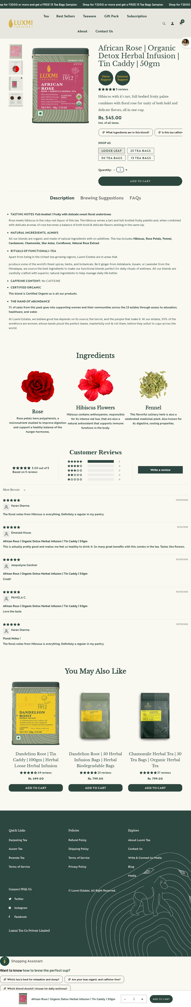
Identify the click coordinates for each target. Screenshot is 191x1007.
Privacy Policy (77, 866)
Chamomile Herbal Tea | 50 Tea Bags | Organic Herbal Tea (155, 760)
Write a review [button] (160, 470)
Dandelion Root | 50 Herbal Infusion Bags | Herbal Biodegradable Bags (95, 760)
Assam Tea (15, 849)
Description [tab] (62, 197)
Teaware (89, 16)
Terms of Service (19, 866)
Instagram (20, 908)
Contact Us (104, 31)
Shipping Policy (78, 849)
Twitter (19, 899)
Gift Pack (111, 16)
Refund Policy (77, 840)
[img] (11, 500)
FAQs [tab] (135, 197)
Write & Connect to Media (145, 858)
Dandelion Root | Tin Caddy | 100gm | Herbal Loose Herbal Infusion (36, 760)
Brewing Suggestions (102, 197)
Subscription (137, 16)
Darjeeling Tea (18, 840)
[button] (107, 89)
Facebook (20, 917)
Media (132, 875)
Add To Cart (161, 999)
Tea (46, 16)
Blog (131, 866)
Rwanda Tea (16, 858)
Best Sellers (65, 16)
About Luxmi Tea (139, 840)
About (82, 31)
